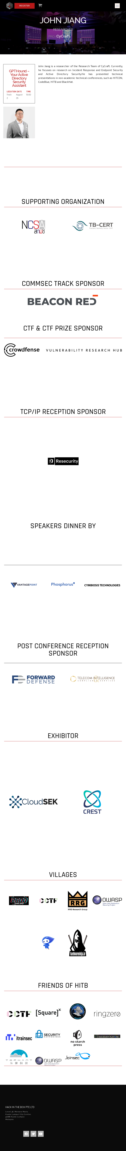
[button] (117, 5)
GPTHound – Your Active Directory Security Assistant (19, 78)
